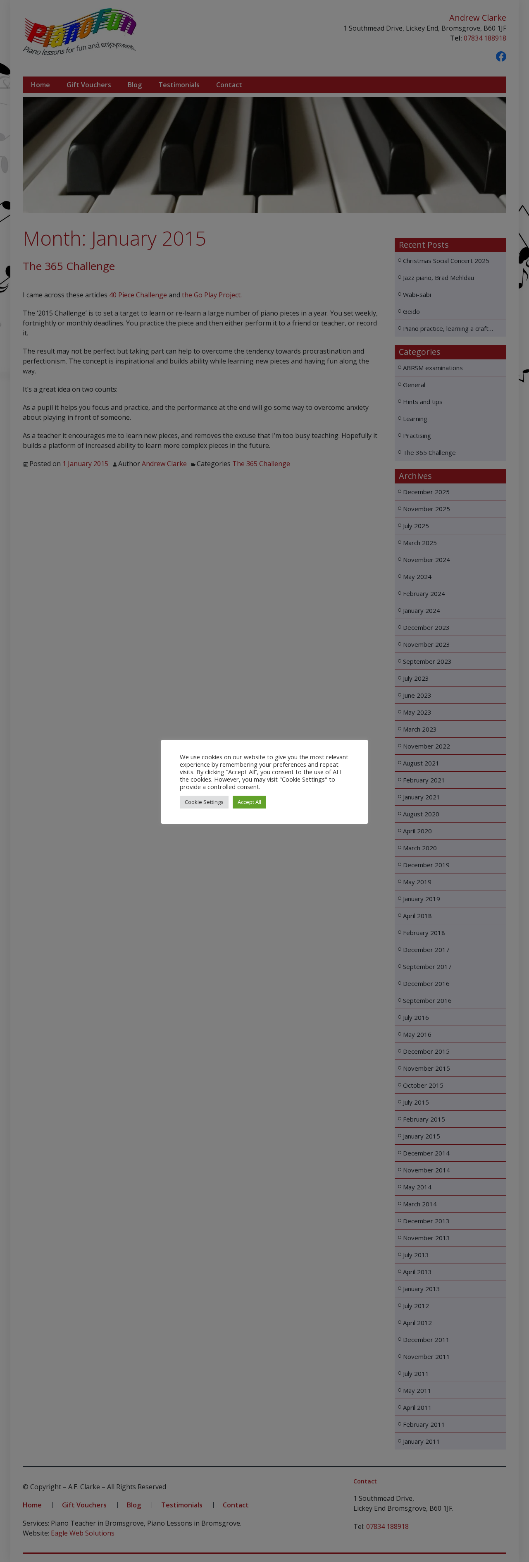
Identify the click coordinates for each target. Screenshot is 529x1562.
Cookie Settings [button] (204, 802)
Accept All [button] (249, 802)
